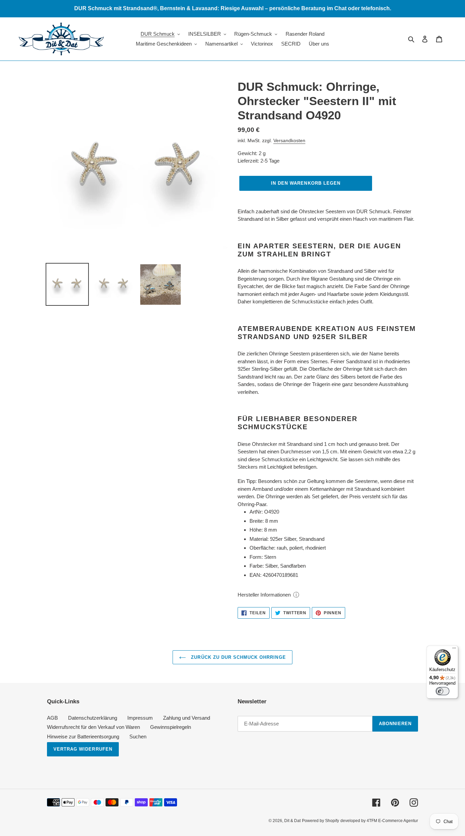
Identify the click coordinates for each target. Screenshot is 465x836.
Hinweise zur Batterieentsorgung (83, 736)
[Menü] (454, 650)
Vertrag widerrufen (82, 749)
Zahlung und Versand (186, 718)
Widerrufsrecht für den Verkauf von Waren (93, 727)
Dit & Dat (292, 820)
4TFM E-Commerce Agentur (392, 820)
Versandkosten (289, 140)
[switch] (442, 691)
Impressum (140, 718)
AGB (52, 718)
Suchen (137, 736)
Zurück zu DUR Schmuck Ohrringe (237, 657)
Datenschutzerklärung (92, 718)
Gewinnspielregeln (170, 727)
